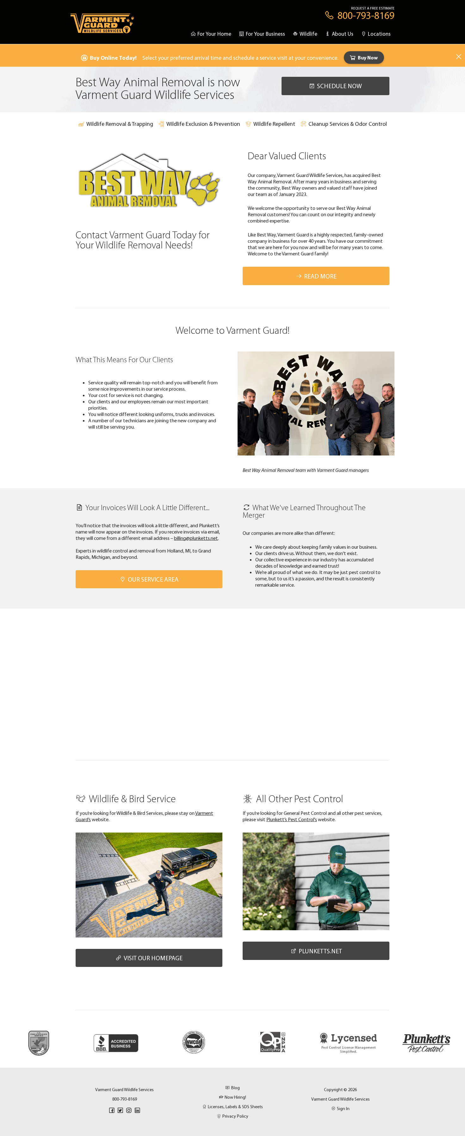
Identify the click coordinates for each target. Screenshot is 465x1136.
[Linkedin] (137, 1110)
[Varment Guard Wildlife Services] (102, 26)
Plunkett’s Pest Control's (291, 819)
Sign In (343, 1108)
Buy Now (368, 57)
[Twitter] (120, 1110)
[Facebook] (111, 1110)
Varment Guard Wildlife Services (340, 1099)
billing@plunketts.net (196, 538)
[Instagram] (129, 1110)
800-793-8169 (124, 1099)
